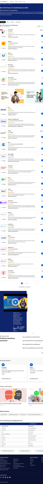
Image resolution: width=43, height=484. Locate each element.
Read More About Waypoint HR (13, 254)
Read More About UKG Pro (12, 60)
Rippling (9, 41)
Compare (20, 1)
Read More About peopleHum (13, 231)
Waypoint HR (10, 247)
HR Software (4, 4)
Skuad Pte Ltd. (12, 237)
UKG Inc (11, 54)
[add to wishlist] (5, 30)
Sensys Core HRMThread (13, 119)
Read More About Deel (12, 114)
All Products (3, 22)
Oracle (11, 167)
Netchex (9, 212)
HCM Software (23, 414)
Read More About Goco (12, 184)
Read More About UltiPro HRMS (13, 161)
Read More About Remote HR (13, 208)
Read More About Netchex (12, 219)
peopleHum (10, 224)
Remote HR (10, 200)
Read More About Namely (12, 138)
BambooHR (10, 64)
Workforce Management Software (34, 414)
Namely (9, 130)
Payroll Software (4, 414)
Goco (9, 177)
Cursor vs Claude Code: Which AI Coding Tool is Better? (10, 403)
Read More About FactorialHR (13, 278)
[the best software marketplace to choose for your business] (4, 1)
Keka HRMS (10, 29)
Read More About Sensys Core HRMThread (15, 126)
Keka (11, 31)
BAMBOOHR (12, 66)
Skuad (9, 235)
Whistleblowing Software (13, 414)
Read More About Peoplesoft (13, 173)
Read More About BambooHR (13, 73)
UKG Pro (9, 53)
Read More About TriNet (12, 196)
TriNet (9, 189)
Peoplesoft (10, 165)
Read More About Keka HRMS (13, 37)
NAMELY (11, 132)
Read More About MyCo (12, 149)
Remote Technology (13, 202)
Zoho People (10, 77)
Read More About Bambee (12, 266)
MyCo (9, 142)
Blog (24, 1)
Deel (9, 107)
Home (1, 4)
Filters (39, 26)
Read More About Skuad (12, 243)
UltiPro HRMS (11, 154)
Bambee (9, 259)
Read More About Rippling (12, 48)
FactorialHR (10, 270)
